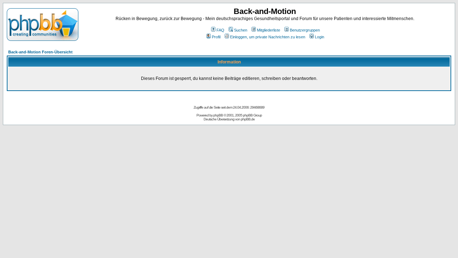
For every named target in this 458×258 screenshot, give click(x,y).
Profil (216, 37)
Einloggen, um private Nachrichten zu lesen (267, 37)
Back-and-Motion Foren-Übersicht (40, 52)
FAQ (220, 30)
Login (319, 37)
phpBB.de (248, 119)
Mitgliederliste (268, 30)
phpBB (218, 115)
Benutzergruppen (305, 30)
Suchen (240, 30)
